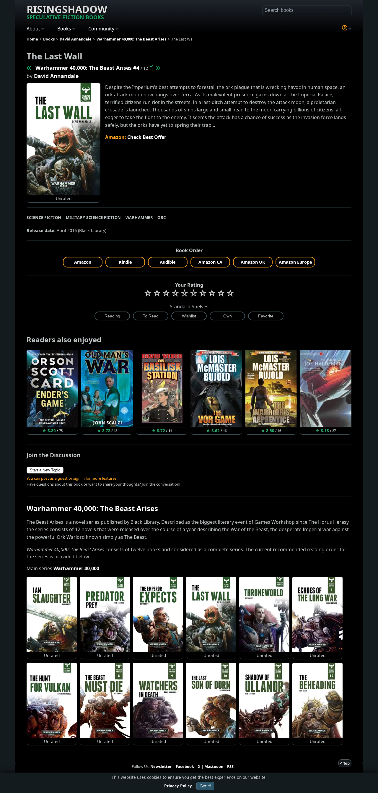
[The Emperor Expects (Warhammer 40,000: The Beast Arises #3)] (29, 67)
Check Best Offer (146, 137)
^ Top (345, 763)
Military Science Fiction (93, 217)
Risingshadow (67, 11)
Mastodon (213, 766)
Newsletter (161, 766)
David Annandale (56, 76)
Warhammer (139, 217)
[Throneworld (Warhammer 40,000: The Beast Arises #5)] (158, 67)
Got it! (205, 786)
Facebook (185, 766)
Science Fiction (44, 217)
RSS (230, 766)
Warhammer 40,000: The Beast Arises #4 (87, 67)
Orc (161, 217)
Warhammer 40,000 (76, 568)
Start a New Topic (45, 470)
